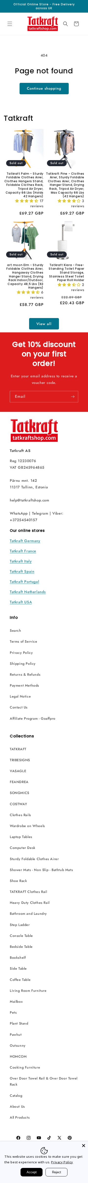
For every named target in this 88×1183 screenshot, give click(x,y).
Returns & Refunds (25, 674)
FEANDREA (19, 781)
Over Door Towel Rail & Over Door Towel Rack (43, 1081)
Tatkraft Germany (25, 541)
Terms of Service (23, 641)
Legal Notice (20, 696)
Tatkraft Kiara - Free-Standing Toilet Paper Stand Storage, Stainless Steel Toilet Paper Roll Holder (66, 272)
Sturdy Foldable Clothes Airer (34, 858)
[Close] (83, 1145)
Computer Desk (22, 847)
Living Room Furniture (28, 990)
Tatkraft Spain (22, 571)
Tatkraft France (23, 551)
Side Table (18, 968)
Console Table (21, 935)
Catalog (16, 1095)
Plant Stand (19, 1023)
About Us (17, 1106)
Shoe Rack (18, 880)
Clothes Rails (20, 814)
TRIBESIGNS (20, 760)
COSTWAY (18, 804)
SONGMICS (19, 792)
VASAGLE (18, 771)
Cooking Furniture (25, 1067)
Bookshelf (18, 957)
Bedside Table (21, 946)
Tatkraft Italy (21, 561)
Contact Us (19, 707)
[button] (9, 23)
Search (15, 630)
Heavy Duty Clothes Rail (30, 902)
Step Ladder (20, 924)
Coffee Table (20, 979)
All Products (20, 1117)
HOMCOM (18, 1056)
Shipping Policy (23, 663)
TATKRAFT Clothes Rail (28, 891)
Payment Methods (24, 685)
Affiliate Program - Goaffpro (32, 718)
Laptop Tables (21, 836)
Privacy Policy (21, 652)
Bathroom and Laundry (28, 913)
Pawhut (16, 1034)
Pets (13, 1012)
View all (44, 324)
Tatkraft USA (21, 602)
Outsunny (18, 1045)
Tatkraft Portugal (24, 581)
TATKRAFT (18, 749)
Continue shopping (44, 88)
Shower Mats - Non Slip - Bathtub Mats (41, 869)
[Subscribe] (72, 396)
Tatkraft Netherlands (28, 592)
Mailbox (16, 1001)
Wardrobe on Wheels (27, 825)
